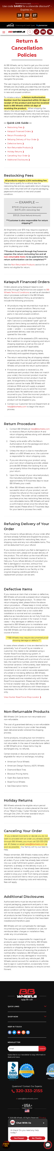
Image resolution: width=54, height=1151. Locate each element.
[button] (43, 32)
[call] (36, 32)
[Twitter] (14, 1032)
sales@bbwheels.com (35, 844)
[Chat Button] (48, 1145)
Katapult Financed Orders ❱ (20, 131)
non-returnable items (15, 257)
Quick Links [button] (13, 1006)
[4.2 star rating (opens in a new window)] (26, 1069)
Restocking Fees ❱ (16, 127)
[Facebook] (10, 1032)
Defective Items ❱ (15, 143)
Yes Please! (19, 1138)
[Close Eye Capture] (43, 1123)
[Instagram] (23, 1032)
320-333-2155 (29, 1090)
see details (35, 3)
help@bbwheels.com (16, 406)
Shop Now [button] (13, 1017)
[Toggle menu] (3, 32)
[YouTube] (19, 1032)
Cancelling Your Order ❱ (18, 156)
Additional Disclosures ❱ (18, 160)
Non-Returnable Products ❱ (20, 147)
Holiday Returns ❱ (15, 151)
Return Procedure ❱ (16, 135)
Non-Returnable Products (23, 264)
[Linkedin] (28, 1032)
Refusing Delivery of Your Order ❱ (23, 139)
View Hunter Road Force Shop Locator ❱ (22, 697)
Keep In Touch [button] (15, 1027)
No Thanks (37, 1138)
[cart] (50, 32)
